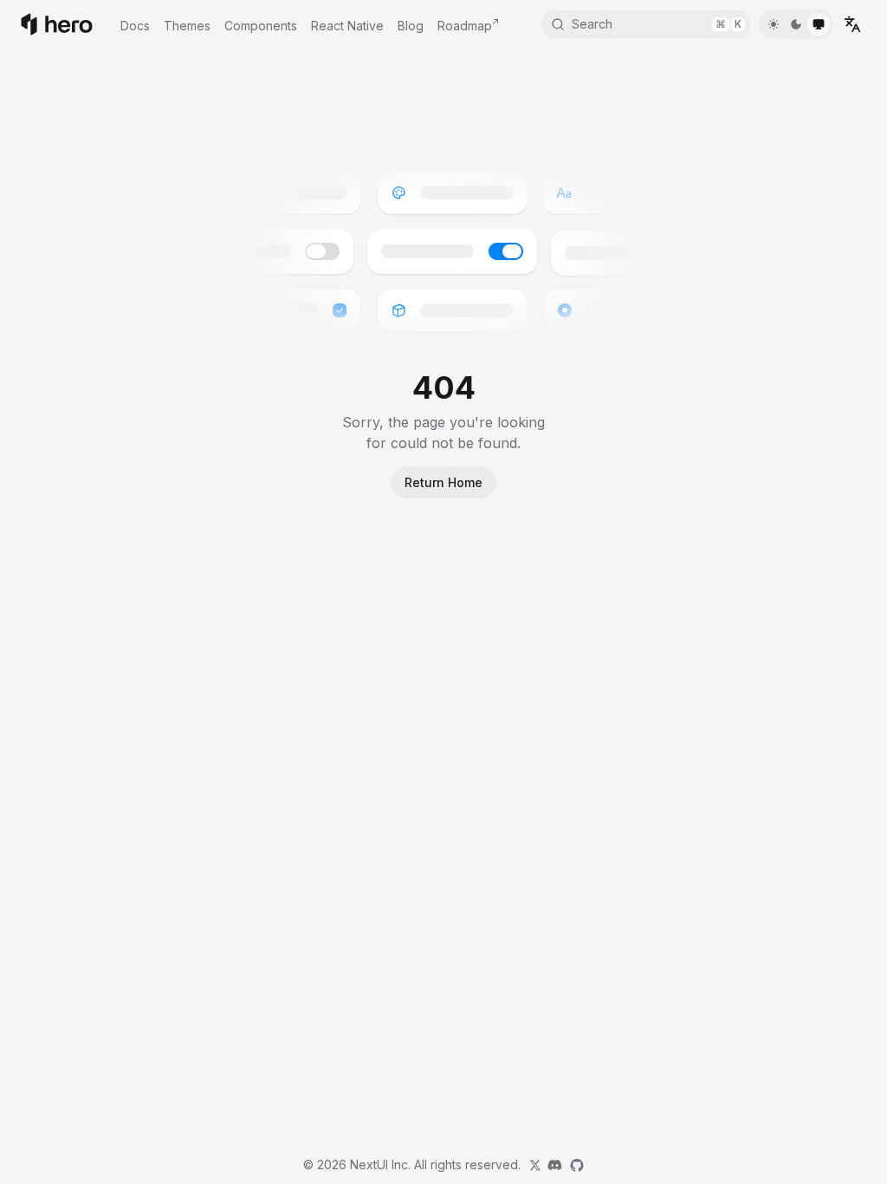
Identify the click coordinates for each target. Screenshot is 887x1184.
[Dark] (796, 24)
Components (260, 25)
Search (656, 23)
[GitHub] (577, 1165)
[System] (818, 24)
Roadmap (464, 25)
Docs (135, 25)
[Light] (773, 24)
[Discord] (554, 1165)
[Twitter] (535, 1165)
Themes (187, 25)
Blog (411, 25)
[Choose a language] (852, 24)
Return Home (443, 482)
